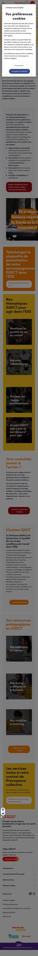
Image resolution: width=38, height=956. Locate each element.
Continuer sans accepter (15, 7)
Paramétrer (19, 65)
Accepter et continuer (19, 71)
